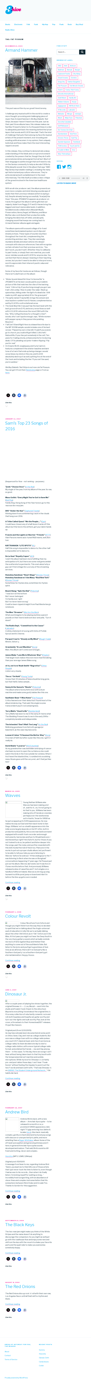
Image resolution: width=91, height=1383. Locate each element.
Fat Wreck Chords (76, 86)
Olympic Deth (44, 1358)
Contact (8, 1355)
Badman (61, 70)
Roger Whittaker (26, 1140)
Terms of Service (11, 1359)
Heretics (9, 1156)
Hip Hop (45, 24)
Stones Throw (43, 575)
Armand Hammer (21, 50)
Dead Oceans (63, 78)
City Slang (76, 74)
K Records (62, 110)
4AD (59, 66)
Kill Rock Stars (74, 106)
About (7, 1352)
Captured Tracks (32, 511)
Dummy (42, 1350)
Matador (61, 114)
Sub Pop (9, 500)
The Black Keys (19, 1224)
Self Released (63, 126)
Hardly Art (72, 98)
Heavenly (42, 1354)
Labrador (10, 628)
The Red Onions (20, 1286)
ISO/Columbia (32, 746)
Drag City (61, 82)
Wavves (12, 795)
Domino (74, 78)
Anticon (73, 66)
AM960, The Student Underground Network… (27, 1070)
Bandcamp (30, 370)
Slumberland (34, 711)
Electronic (18, 24)
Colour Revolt (18, 916)
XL (33, 546)
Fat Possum (37, 698)
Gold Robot (62, 98)
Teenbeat (76, 142)
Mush (60, 118)
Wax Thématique (64, 154)
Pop (53, 24)
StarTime (73, 134)
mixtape (78, 114)
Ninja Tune (69, 118)
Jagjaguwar (62, 106)
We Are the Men (31, 612)
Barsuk (69, 70)
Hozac (74, 102)
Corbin (41, 1366)
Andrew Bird (17, 1111)
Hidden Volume (63, 102)
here (7, 373)
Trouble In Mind (63, 150)
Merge (69, 114)
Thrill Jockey (62, 146)
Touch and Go (75, 146)
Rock (70, 24)
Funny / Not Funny (72, 90)
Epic (43, 521)
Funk (36, 24)
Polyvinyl (34, 591)
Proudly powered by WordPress (16, 1378)
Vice (73, 150)
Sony (35, 647)
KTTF (48, 535)
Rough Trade (45, 639)
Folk (28, 24)
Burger (77, 70)
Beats (7, 24)
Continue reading (12, 882)
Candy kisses (44, 1362)
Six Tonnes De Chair (65, 130)
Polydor (45, 655)
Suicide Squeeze (64, 142)
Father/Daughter (74, 82)
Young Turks (27, 676)
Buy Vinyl (79, 24)
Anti (65, 66)
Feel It (60, 90)
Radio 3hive (10, 30)
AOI (32, 556)
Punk (61, 24)
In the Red (29, 487)
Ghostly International (65, 94)
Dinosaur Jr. (16, 993)
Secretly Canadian (64, 122)
